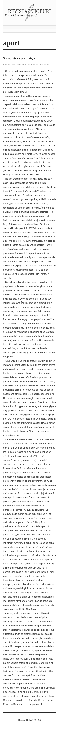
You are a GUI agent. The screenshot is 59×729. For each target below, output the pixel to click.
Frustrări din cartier (33, 64)
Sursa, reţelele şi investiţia (19, 58)
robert (48, 64)
